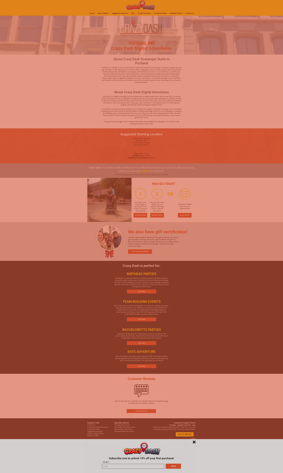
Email (105, 462)
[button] (194, 441)
